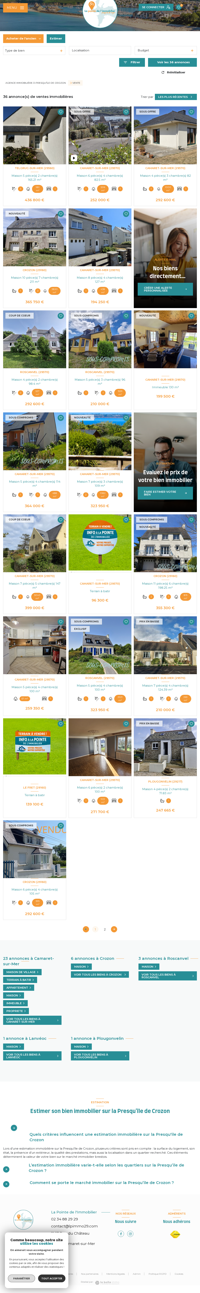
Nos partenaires (89, 1273)
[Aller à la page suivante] (114, 929)
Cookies (179, 1274)
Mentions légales (115, 1273)
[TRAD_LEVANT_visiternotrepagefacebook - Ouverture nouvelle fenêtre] (121, 1234)
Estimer (56, 38)
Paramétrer (21, 1278)
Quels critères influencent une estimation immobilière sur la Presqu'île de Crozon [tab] (106, 1137)
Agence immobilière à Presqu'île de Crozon (35, 82)
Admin (137, 1273)
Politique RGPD (158, 1273)
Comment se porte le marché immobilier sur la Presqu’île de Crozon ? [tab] (102, 1182)
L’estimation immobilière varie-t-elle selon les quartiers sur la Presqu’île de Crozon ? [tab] (106, 1168)
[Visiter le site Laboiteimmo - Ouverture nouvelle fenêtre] (106, 1282)
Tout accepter (51, 1278)
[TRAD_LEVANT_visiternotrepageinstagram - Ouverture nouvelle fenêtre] (130, 1234)
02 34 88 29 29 (64, 1219)
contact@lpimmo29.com (74, 1226)
